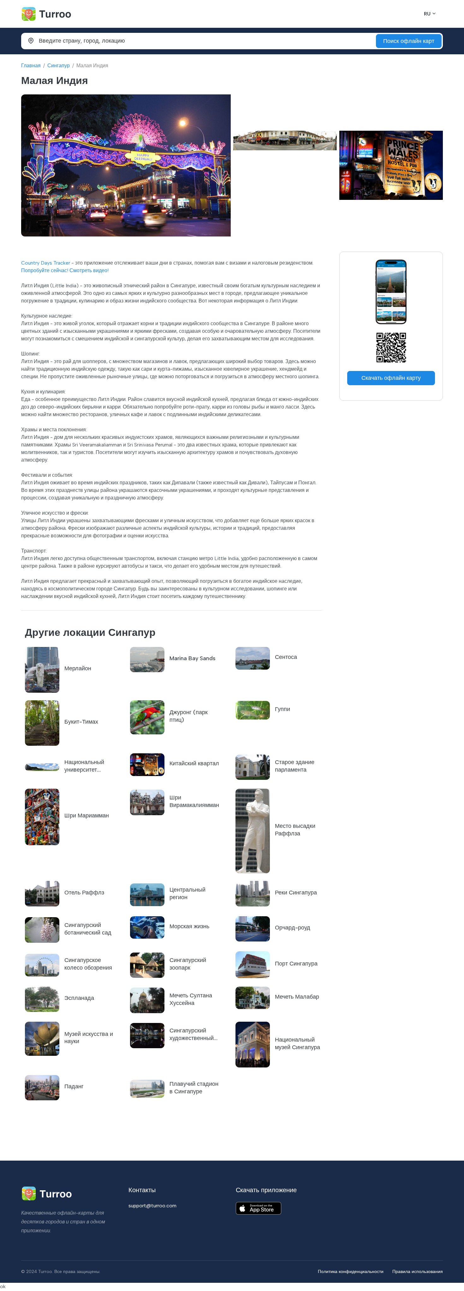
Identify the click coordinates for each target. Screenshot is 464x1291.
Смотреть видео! (89, 270)
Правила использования (417, 1271)
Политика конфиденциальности (351, 1271)
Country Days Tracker (45, 263)
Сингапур (58, 66)
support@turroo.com (152, 1206)
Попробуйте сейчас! (44, 270)
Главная (31, 66)
